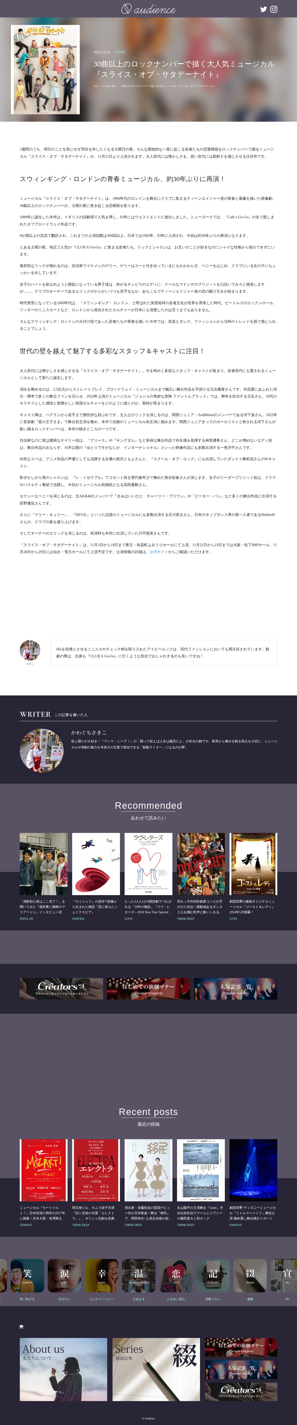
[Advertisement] (148, 592)
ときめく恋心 (109, 86)
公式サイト (159, 552)
